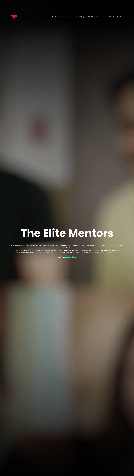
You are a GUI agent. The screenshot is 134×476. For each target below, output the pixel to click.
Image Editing (79, 17)
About (111, 17)
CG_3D (90, 17)
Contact (120, 17)
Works (54, 17)
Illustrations (101, 17)
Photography (65, 17)
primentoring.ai (70, 257)
